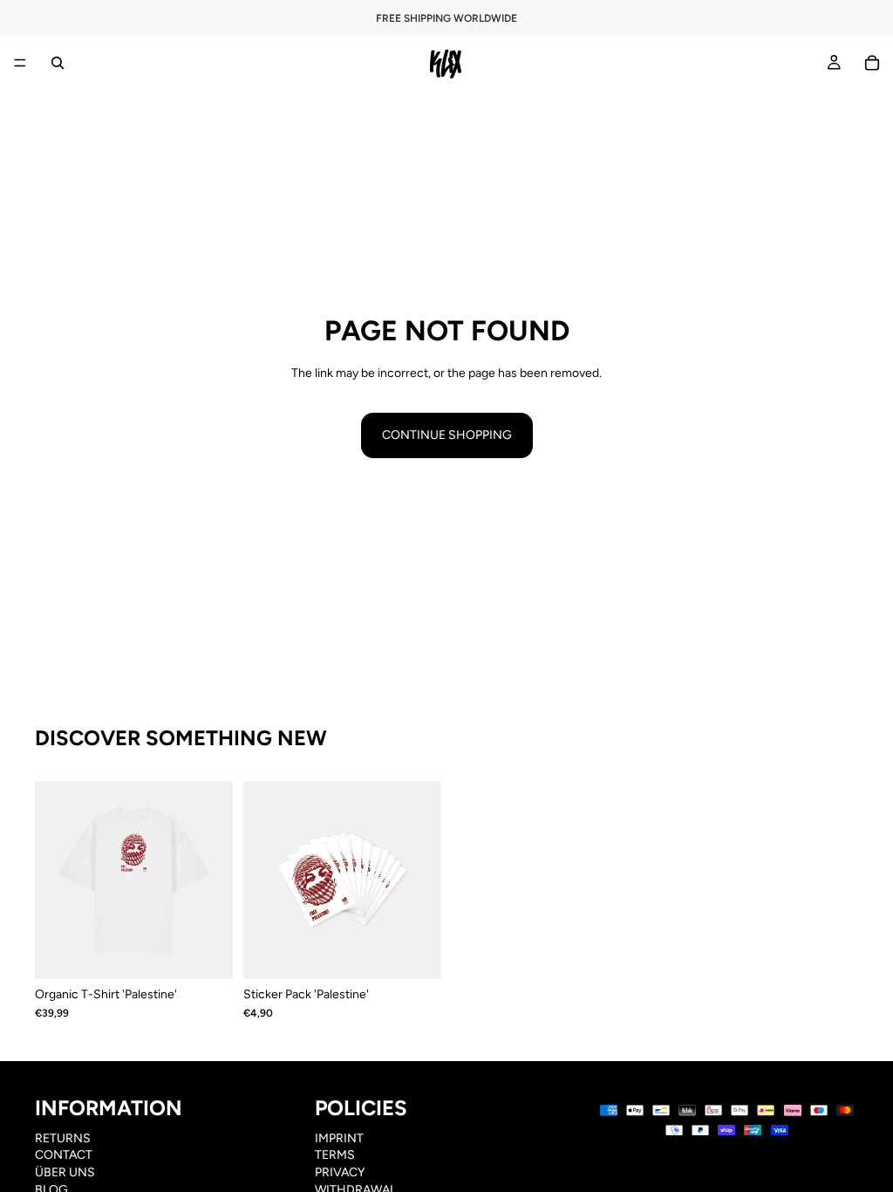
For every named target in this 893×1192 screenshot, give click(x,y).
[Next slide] (213, 880)
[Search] (57, 63)
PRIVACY (340, 1172)
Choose (221, 952)
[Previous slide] (54, 880)
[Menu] (20, 63)
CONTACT (63, 1155)
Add (429, 952)
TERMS (335, 1155)
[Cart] (872, 63)
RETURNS (63, 1138)
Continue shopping (447, 435)
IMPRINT (339, 1138)
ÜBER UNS (65, 1172)
